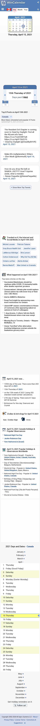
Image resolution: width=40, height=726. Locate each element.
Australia (31, 457)
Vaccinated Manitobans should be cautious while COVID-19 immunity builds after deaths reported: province (20, 284)
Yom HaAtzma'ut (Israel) (14, 442)
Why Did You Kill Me (28, 257)
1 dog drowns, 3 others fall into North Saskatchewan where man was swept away (19, 315)
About (35, 717)
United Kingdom (10, 470)
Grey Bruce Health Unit (12, 248)
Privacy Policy (9, 720)
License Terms (20, 720)
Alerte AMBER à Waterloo (14, 297)
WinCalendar (16, 2)
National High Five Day (13, 435)
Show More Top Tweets (20, 187)
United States (9, 457)
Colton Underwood (10, 257)
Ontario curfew (9, 261)
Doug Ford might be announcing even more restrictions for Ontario (19, 301)
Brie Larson (25, 253)
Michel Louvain (9, 244)
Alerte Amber (23, 261)
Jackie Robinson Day (12, 438)
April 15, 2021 (9, 144)
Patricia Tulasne (23, 244)
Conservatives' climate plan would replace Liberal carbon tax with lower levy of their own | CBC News (21, 291)
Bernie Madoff (8, 265)
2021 (15, 386)
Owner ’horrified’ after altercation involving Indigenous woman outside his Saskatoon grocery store (20, 328)
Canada (24, 457)
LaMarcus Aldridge (10, 253)
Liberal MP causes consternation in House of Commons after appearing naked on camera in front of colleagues (21, 308)
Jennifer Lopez (29, 248)
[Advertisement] (20, 61)
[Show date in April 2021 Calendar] (20, 27)
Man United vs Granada (26, 265)
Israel (18, 457)
